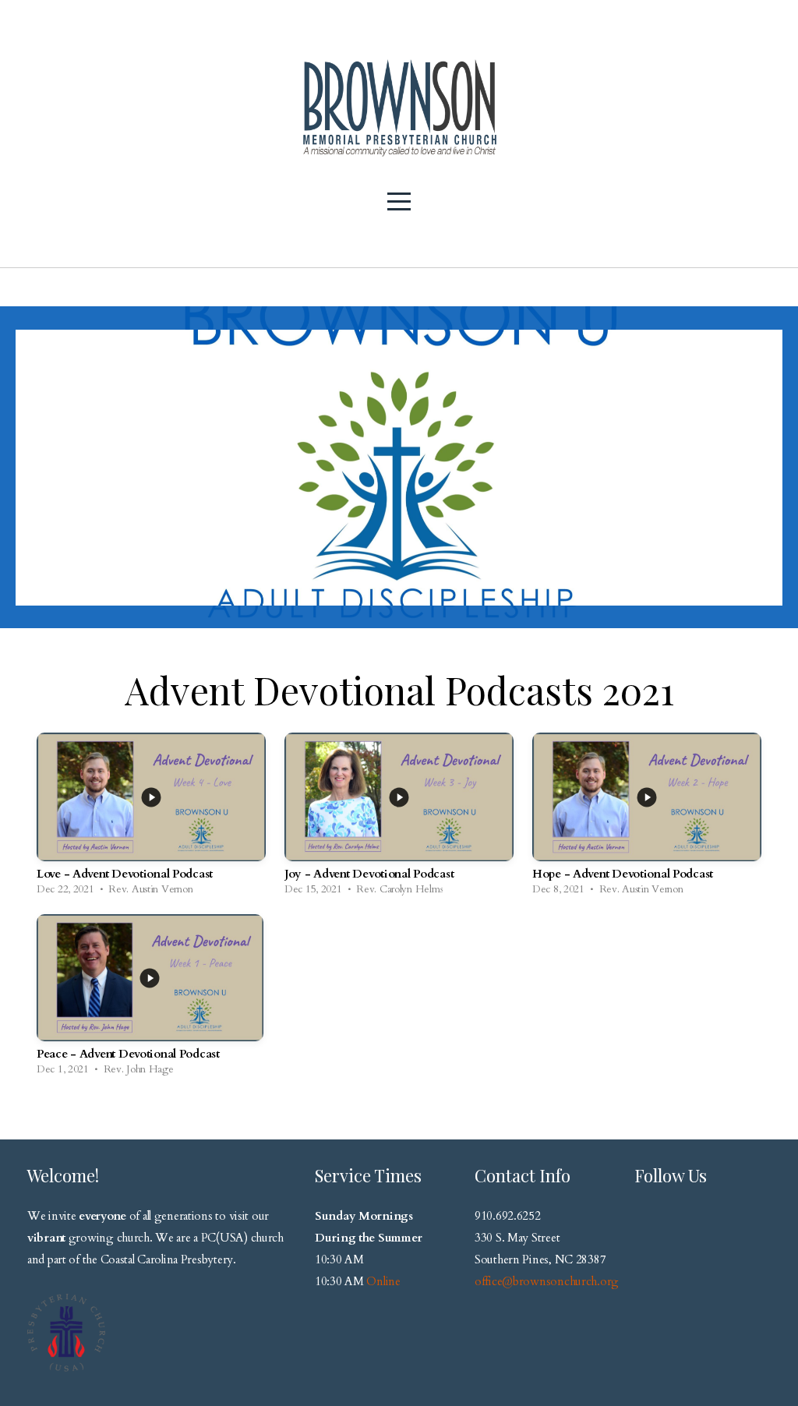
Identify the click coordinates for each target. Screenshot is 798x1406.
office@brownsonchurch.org (547, 1281)
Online (383, 1281)
